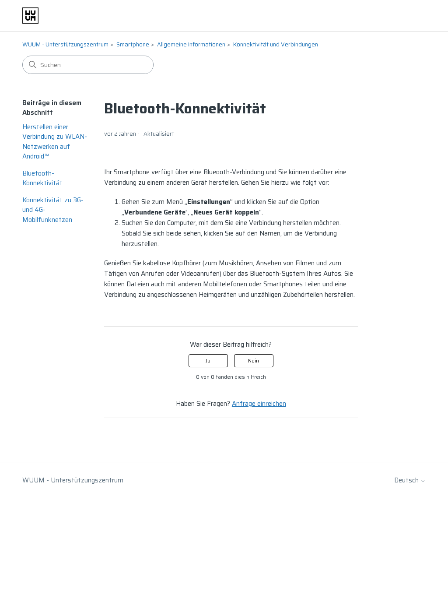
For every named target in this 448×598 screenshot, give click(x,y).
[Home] (30, 15)
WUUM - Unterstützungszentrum (65, 44)
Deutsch (407, 480)
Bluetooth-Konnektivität (42, 178)
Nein (253, 360)
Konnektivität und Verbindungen (275, 44)
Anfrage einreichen (259, 403)
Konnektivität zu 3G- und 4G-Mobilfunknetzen (53, 210)
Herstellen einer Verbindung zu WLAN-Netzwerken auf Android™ (54, 142)
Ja (208, 360)
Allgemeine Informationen (191, 44)
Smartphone (132, 44)
